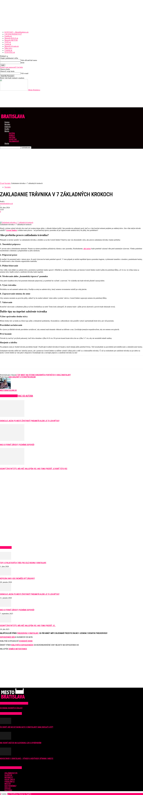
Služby (6, 129)
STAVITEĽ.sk (9, 52)
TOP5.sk (7, 42)
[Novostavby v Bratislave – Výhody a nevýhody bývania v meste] (5, 755)
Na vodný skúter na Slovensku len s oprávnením (20, 743)
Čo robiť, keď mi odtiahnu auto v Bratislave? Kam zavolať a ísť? (26, 727)
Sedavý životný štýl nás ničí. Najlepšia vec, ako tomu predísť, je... (28, 626)
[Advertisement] (71, 165)
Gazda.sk (7, 44)
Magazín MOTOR (11, 40)
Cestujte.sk (8, 50)
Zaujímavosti (14, 141)
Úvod (2, 183)
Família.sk (8, 36)
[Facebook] (3, 215)
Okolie (6, 143)
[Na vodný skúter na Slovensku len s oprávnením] (5, 739)
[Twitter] (11, 215)
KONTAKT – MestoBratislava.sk (16, 32)
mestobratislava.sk (6, 203)
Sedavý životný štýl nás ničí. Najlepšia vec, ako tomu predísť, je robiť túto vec (33, 469)
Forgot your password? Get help (11, 67)
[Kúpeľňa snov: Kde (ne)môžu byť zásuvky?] (5, 575)
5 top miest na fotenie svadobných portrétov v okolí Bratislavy (43, 375)
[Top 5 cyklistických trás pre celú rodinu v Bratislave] (5, 559)
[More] (36, 215)
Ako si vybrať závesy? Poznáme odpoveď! (17, 445)
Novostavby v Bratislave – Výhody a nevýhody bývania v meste (26, 758)
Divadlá (12, 135)
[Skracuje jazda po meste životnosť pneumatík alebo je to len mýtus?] (12, 416)
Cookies (4, 794)
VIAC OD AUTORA (25, 395)
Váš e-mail (24, 73)
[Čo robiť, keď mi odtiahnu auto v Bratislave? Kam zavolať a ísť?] (5, 723)
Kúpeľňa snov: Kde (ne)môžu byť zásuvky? (17, 578)
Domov (6, 122)
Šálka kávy (8, 48)
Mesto (6, 131)
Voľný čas (13, 139)
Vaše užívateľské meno (29, 60)
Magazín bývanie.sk (11, 46)
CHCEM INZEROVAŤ (13, 34)
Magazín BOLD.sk (11, 38)
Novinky (7, 124)
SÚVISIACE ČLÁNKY (9, 395)
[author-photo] (5, 388)
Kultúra (12, 133)
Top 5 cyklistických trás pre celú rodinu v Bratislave (23, 563)
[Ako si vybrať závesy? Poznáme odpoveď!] (12, 440)
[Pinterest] (19, 215)
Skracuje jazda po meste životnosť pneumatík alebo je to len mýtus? (29, 421)
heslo (22, 63)
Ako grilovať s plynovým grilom (22, 377)
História (12, 137)
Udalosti (7, 127)
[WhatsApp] (28, 215)
